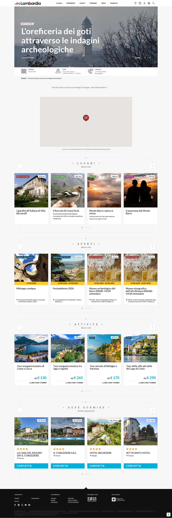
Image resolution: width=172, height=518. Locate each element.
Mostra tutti (86, 167)
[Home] (27, 3)
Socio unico (71, 498)
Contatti (53, 500)
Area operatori (35, 498)
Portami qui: (86, 149)
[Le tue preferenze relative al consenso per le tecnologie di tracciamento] (168, 514)
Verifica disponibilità (86, 411)
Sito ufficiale (99, 73)
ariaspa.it (16, 498)
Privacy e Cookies (72, 500)
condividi (138, 58)
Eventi (23, 78)
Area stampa (54, 502)
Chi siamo (53, 498)
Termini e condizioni (73, 502)
